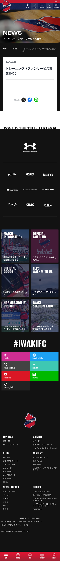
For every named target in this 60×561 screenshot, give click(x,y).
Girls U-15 (37, 464)
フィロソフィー (9, 464)
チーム (5, 505)
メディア (6, 498)
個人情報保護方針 (8, 521)
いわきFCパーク (9, 475)
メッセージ (7, 468)
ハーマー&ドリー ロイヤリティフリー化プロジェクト (44, 505)
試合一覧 (36, 441)
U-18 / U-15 (37, 461)
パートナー (7, 478)
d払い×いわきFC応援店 (42, 495)
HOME (5, 49)
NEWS (15, 49)
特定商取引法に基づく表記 (29, 521)
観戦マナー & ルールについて (44, 444)
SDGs (5, 482)
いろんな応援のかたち (41, 491)
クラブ (5, 502)
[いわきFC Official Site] (30, 421)
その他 (5, 509)
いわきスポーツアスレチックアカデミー (45, 469)
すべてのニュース (9, 491)
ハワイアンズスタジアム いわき (45, 448)
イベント (6, 495)
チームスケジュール (10, 444)
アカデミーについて (40, 457)
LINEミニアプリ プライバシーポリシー (16, 525)
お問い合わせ (35, 518)
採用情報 (23, 518)
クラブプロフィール (10, 461)
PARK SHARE (37, 509)
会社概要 (6, 457)
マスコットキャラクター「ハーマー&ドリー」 (45, 499)
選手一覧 (6, 441)
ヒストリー (7, 471)
